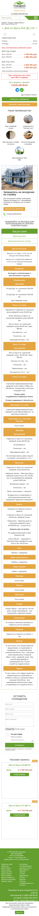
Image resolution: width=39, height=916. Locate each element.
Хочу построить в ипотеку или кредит (15, 71)
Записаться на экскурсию (14, 209)
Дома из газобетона (7, 877)
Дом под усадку (19, 231)
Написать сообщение (19, 99)
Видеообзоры (24, 875)
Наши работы (24, 870)
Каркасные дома (6, 864)
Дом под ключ (19, 236)
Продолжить (19, 912)
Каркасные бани (6, 872)
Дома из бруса (6, 868)
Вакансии (23, 879)
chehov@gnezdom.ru (29, 900)
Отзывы (22, 873)
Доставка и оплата (26, 868)
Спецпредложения (26, 866)
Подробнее (19, 774)
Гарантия (22, 872)
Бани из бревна (6, 875)
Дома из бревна (6, 873)
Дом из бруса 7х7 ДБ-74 (19, 806)
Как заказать (24, 864)
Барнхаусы (5, 866)
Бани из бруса (6, 870)
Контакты (23, 885)
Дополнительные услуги (19, 241)
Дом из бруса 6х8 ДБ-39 (19, 765)
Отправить (19, 745)
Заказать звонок (19, 10)
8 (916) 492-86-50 (19, 85)
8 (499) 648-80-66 (19, 14)
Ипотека (22, 877)
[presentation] (5, 34)
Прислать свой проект (8, 879)
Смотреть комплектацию (19, 104)
